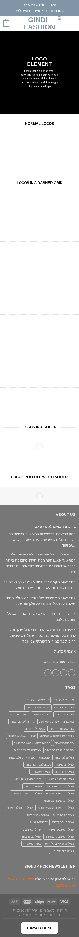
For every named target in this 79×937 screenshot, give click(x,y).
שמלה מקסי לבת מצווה (27, 779)
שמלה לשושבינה (40, 772)
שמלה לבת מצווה (64, 772)
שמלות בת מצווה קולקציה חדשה (55, 807)
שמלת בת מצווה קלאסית (59, 844)
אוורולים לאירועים (63, 700)
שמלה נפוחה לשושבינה (60, 786)
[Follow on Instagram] (63, 672)
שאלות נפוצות (25, 910)
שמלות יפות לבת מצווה (19, 807)
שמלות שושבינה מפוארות (59, 829)
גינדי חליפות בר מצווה (22, 721)
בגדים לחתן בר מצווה (38, 707)
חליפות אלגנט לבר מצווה (21, 736)
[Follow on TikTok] (55, 672)
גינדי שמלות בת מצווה (61, 728)
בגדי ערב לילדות (64, 714)
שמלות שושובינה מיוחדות (59, 836)
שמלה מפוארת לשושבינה (59, 779)
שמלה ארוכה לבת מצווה (21, 757)
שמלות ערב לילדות (38, 815)
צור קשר (23, 914)
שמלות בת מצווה (33, 786)
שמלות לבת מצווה (63, 815)
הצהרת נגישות (39, 927)
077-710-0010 (34, 5)
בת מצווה (68, 721)
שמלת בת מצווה (31, 836)
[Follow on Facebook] (71, 672)
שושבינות (44, 757)
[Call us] (48, 672)
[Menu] (73, 23)
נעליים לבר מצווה (64, 757)
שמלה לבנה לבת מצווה (38, 764)
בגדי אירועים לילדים (37, 700)
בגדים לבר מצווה (64, 707)
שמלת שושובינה (32, 844)
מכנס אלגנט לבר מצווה (27, 750)
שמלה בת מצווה (64, 764)
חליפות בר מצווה (64, 743)
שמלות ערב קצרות (63, 822)
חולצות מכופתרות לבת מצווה (57, 736)
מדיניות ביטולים (48, 914)
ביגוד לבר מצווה (41, 714)
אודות (62, 910)
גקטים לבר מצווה (35, 728)
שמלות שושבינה (39, 822)
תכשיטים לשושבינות (62, 851)
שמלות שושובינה (31, 829)
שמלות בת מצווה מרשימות (26, 793)
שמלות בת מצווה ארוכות (60, 793)
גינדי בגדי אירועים (49, 721)
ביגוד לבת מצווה (19, 714)
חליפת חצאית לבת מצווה (59, 750)
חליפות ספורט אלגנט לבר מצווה (32, 743)
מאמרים (47, 910)
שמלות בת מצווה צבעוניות (59, 800)
